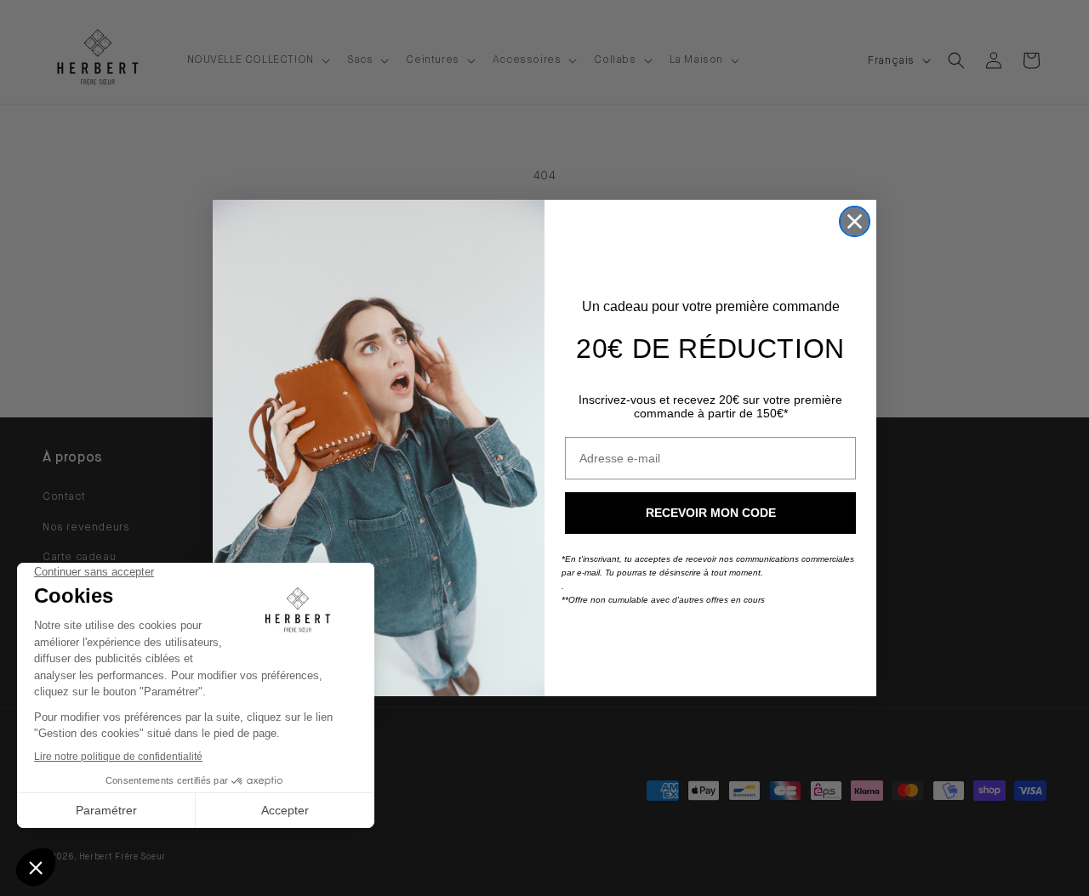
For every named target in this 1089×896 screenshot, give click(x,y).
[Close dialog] (854, 221)
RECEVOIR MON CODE (711, 512)
